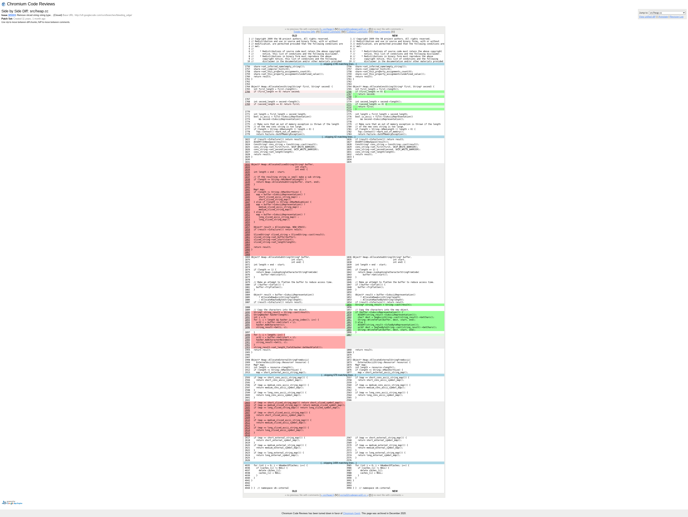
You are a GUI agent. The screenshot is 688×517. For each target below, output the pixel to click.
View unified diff (647, 16)
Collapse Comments (357, 31)
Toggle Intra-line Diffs (304, 31)
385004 (12, 15)
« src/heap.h (327, 29)
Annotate (663, 16)
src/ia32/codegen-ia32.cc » (354, 29)
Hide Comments (382, 31)
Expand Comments (331, 31)
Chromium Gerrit (351, 513)
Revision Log (676, 16)
